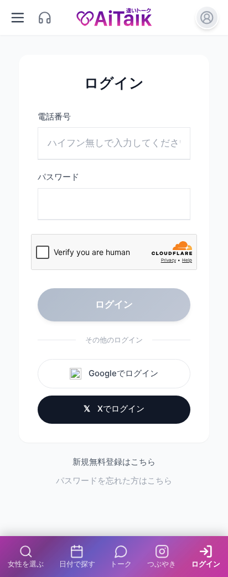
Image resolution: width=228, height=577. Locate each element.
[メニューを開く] (18, 17)
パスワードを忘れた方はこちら (114, 481)
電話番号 (54, 117)
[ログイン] (207, 17)
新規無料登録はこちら (114, 462)
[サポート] (45, 17)
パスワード (58, 177)
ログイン (114, 304)
